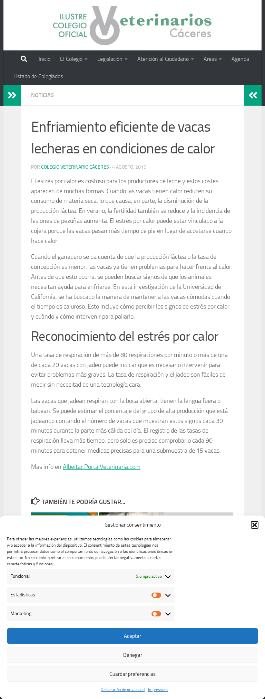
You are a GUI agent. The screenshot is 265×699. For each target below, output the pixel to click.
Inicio (44, 59)
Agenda (240, 59)
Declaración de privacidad (123, 689)
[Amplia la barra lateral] (12, 95)
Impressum (158, 689)
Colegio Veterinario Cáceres (75, 167)
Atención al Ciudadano (163, 59)
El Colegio (71, 59)
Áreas (210, 59)
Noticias (42, 95)
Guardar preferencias (132, 674)
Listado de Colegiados (38, 76)
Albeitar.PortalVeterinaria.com (101, 467)
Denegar (132, 655)
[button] (254, 524)
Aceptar (132, 636)
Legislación (109, 59)
